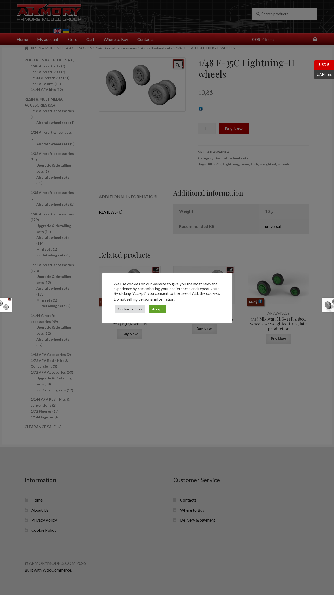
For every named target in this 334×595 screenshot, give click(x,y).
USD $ (321, 64)
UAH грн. (323, 74)
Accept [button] (157, 309)
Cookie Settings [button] (130, 309)
